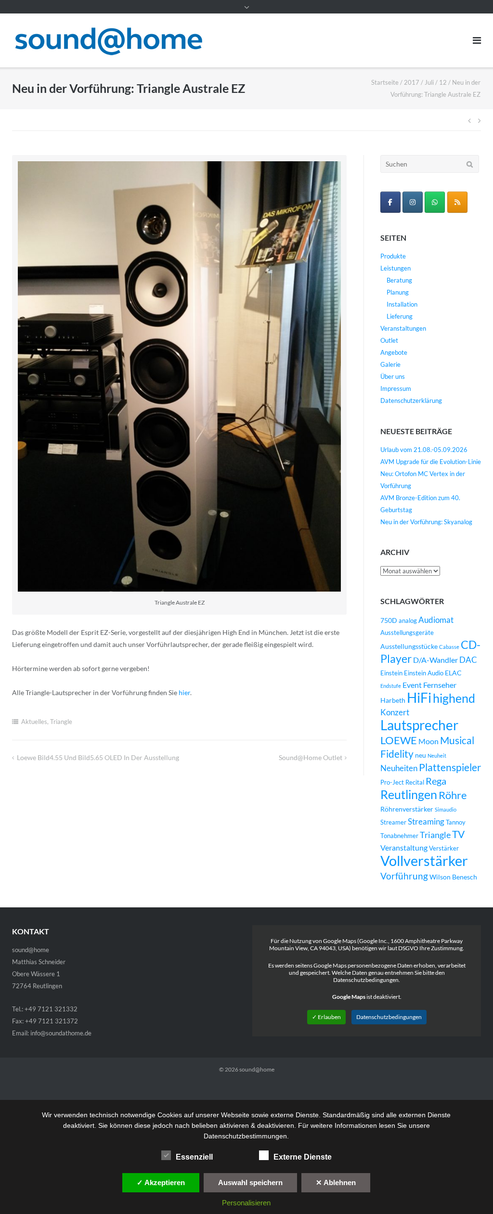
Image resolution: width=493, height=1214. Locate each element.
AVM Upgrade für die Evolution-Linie (430, 461)
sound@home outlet (310, 757)
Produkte (393, 256)
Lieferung (400, 316)
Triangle (61, 721)
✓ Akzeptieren (161, 1182)
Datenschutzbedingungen (389, 1016)
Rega (436, 781)
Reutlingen (408, 794)
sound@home (256, 1069)
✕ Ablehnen (336, 1182)
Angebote (393, 352)
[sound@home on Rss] (457, 202)
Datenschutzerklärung (411, 400)
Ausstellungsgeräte (407, 632)
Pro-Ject (392, 782)
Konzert (394, 712)
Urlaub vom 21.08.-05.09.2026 (423, 449)
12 (443, 82)
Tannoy (456, 822)
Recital (414, 782)
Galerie (390, 364)
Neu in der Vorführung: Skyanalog (426, 522)
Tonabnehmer (399, 835)
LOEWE (398, 740)
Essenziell (194, 1157)
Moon (428, 741)
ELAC (453, 673)
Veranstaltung (404, 847)
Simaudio (445, 809)
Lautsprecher (419, 725)
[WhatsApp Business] (435, 202)
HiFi (419, 697)
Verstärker (444, 848)
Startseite (385, 82)
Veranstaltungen (403, 328)
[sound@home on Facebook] (390, 202)
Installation (402, 304)
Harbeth (392, 700)
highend (454, 698)
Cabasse (449, 647)
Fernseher (439, 685)
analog (408, 620)
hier (184, 692)
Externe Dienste (302, 1157)
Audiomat (436, 620)
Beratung (399, 280)
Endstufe (390, 686)
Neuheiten (398, 768)
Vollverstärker (424, 860)
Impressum (395, 388)
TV (458, 834)
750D (388, 620)
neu (420, 755)
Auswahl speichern (250, 1182)
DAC (468, 660)
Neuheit (437, 755)
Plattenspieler (450, 767)
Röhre (453, 794)
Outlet (389, 340)
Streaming (426, 821)
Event (412, 685)
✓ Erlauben (326, 1016)
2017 (411, 82)
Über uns (392, 376)
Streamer (393, 822)
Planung (398, 292)
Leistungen (395, 268)
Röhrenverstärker (406, 809)
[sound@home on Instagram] (412, 202)
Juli (429, 82)
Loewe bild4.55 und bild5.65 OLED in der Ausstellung (98, 757)
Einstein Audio (423, 673)
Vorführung (404, 875)
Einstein (391, 673)
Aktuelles (34, 721)
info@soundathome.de (60, 1033)
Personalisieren (246, 1203)
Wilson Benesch (453, 877)
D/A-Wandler (435, 660)
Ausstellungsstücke (409, 646)
